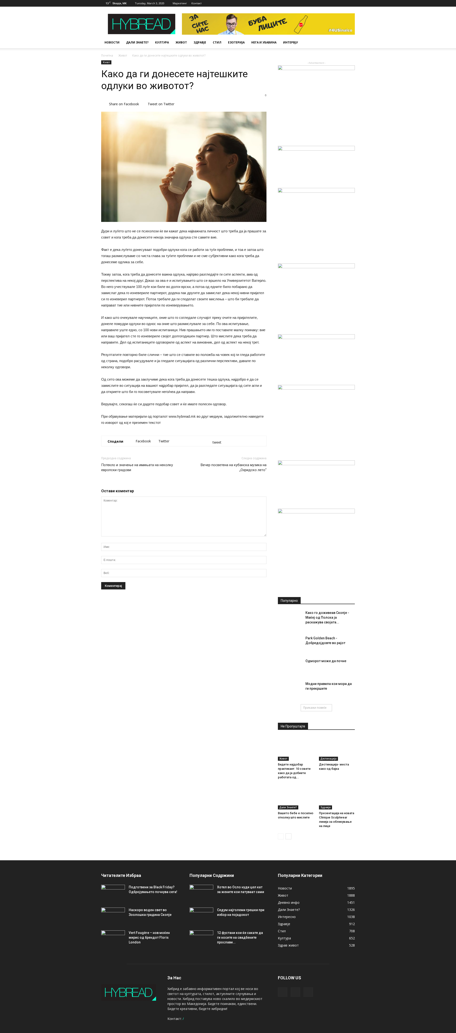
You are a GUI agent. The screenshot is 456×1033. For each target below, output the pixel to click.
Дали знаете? (137, 42)
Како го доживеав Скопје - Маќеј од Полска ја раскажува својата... (327, 617)
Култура (162, 42)
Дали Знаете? (288, 807)
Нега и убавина (263, 42)
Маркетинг (180, 3)
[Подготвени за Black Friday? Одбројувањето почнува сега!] (113, 893)
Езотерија (236, 42)
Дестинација (328, 758)
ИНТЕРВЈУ (290, 42)
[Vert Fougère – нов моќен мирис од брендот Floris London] (113, 938)
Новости (111, 42)
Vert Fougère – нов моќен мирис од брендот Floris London (149, 937)
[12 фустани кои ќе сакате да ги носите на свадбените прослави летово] (201, 938)
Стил (217, 42)
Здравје (200, 42)
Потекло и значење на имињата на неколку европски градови (137, 467)
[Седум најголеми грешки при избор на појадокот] (201, 916)
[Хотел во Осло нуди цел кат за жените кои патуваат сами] (201, 893)
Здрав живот (288, 945)
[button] (349, 42)
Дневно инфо (288, 902)
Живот (181, 42)
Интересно (287, 916)
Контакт (196, 3)
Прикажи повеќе (315, 708)
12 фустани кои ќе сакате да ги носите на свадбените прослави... (240, 937)
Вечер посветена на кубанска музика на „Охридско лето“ (233, 467)
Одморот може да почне (325, 661)
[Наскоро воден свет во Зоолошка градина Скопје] (113, 916)
